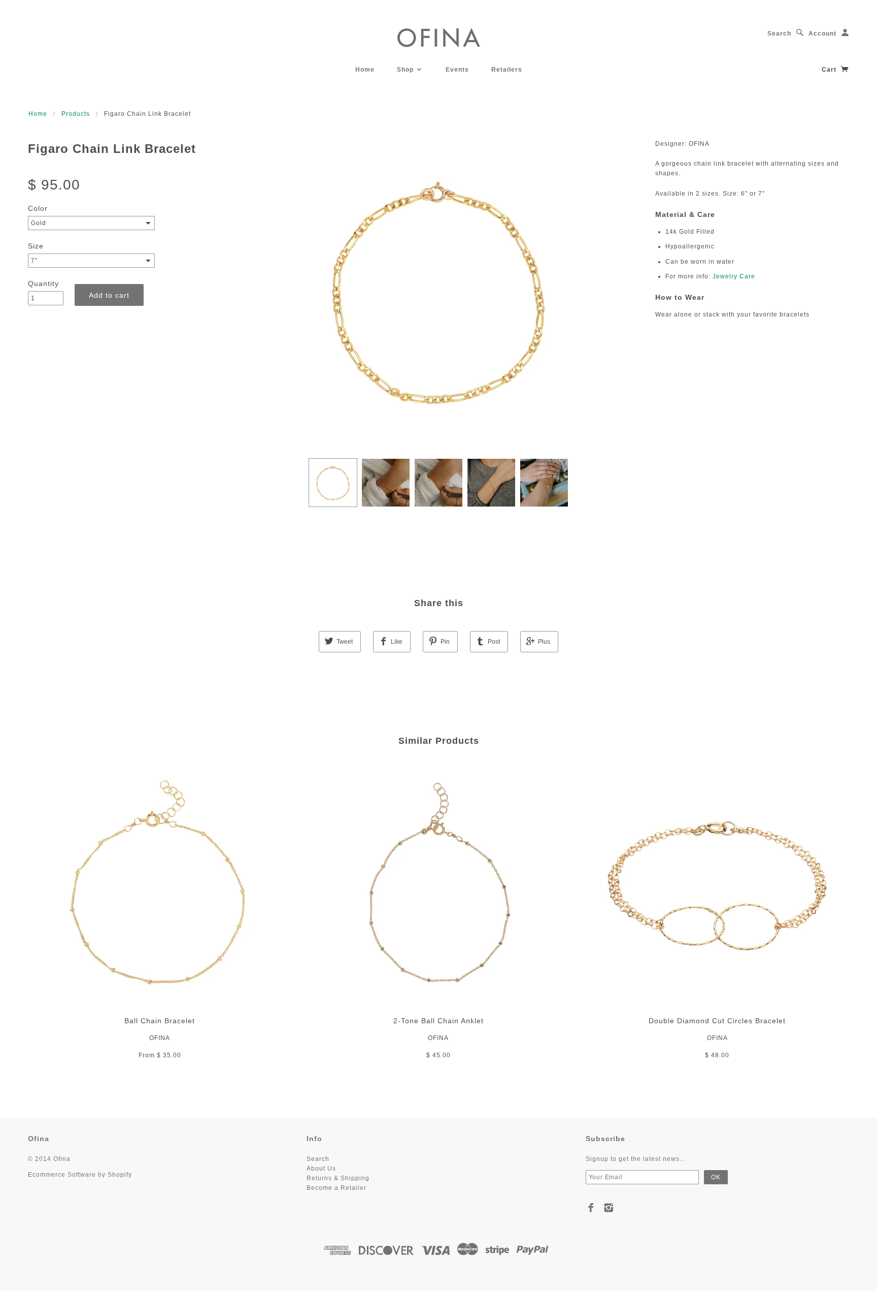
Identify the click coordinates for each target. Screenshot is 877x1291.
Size (36, 246)
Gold (38, 223)
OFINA (159, 1038)
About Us (321, 1168)
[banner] (438, 36)
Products (75, 113)
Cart (830, 69)
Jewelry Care (734, 276)
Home (365, 69)
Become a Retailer (336, 1187)
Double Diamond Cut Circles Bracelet (717, 1021)
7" (34, 260)
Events (457, 69)
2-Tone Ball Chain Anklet (438, 1021)
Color (38, 208)
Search (779, 33)
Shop (406, 69)
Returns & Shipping (338, 1178)
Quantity (43, 283)
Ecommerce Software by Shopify (80, 1174)
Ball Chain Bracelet (159, 1021)
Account (822, 33)
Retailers (506, 69)
